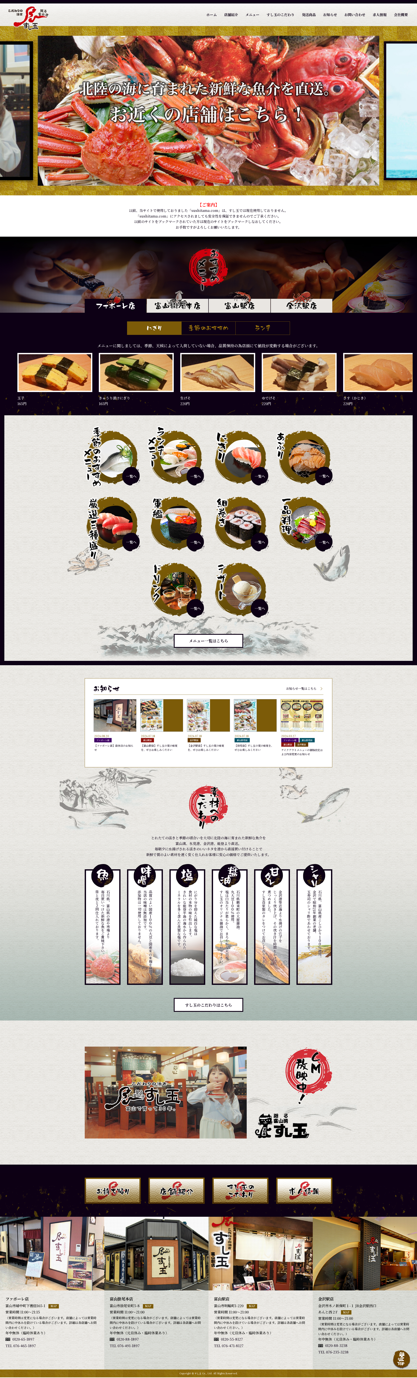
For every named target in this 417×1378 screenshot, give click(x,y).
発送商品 (309, 14)
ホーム (211, 14)
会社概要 (401, 14)
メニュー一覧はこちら (208, 640)
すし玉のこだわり (281, 14)
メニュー (252, 14)
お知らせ (330, 14)
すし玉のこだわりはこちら (208, 1005)
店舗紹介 (231, 14)
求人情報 (380, 14)
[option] (208, 110)
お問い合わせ (354, 14)
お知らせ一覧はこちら (301, 688)
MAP (54, 1306)
